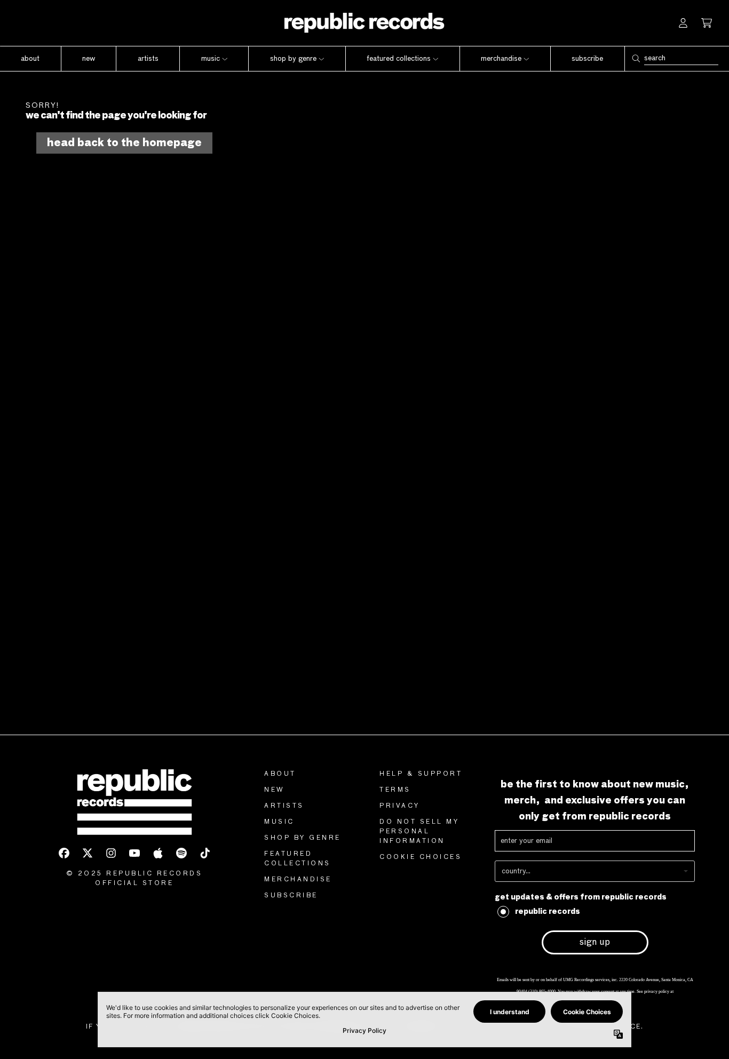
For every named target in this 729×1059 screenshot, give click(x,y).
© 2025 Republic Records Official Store (134, 879)
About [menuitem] (30, 58)
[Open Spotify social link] (181, 853)
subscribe (291, 896)
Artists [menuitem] (148, 58)
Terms (395, 790)
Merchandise (298, 880)
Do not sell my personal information (419, 832)
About (280, 774)
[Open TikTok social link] (205, 853)
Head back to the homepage (124, 143)
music (279, 822)
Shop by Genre (302, 838)
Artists (284, 806)
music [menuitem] (210, 58)
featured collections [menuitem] (399, 58)
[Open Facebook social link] (64, 853)
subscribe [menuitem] (587, 58)
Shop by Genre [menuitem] (293, 58)
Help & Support (420, 774)
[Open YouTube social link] (134, 853)
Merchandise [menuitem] (501, 58)
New (274, 790)
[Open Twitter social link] (87, 853)
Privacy (399, 806)
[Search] (635, 58)
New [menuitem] (88, 58)
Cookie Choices (420, 857)
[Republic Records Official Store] (364, 23)
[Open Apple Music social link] (158, 853)
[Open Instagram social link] (111, 853)
